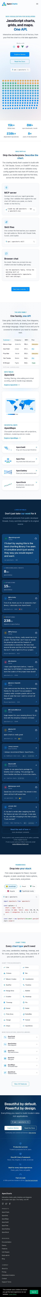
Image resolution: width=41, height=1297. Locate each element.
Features (4, 1248)
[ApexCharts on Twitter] (6, 1204)
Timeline (28, 985)
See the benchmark (31, 1180)
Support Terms (6, 1282)
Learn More (12, 1294)
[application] (20, 94)
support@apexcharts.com (20, 844)
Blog (3, 1259)
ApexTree (5, 1225)
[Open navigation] (37, 4)
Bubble (27, 991)
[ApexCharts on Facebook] (10, 1204)
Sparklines (29, 1026)
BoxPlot (8, 985)
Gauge (8, 1020)
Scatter (8, 996)
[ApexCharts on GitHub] (3, 1204)
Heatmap (28, 996)
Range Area (10, 991)
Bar (26, 973)
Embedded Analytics (8, 1275)
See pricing (32, 1132)
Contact (4, 1278)
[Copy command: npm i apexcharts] (28, 70)
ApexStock (5, 1232)
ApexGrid (5, 1215)
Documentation (6, 1242)
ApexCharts (5, 1212)
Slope (8, 1026)
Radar (27, 1008)
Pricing (4, 1272)
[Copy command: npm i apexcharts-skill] (34, 242)
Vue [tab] (33, 886)
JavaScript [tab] (11, 886)
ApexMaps (5, 1219)
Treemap (9, 1002)
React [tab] (24, 886)
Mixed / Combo (11, 979)
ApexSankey (6, 1229)
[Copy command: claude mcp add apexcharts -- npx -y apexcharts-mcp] (34, 210)
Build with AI (5, 1255)
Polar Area (9, 1014)
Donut (8, 1008)
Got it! (34, 1292)
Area (27, 967)
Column (8, 973)
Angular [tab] (12, 891)
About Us (5, 1268)
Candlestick (29, 979)
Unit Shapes (5, 1252)
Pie (26, 1002)
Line (7, 967)
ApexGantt (5, 1222)
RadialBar (28, 1014)
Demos (4, 1245)
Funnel (27, 1020)
